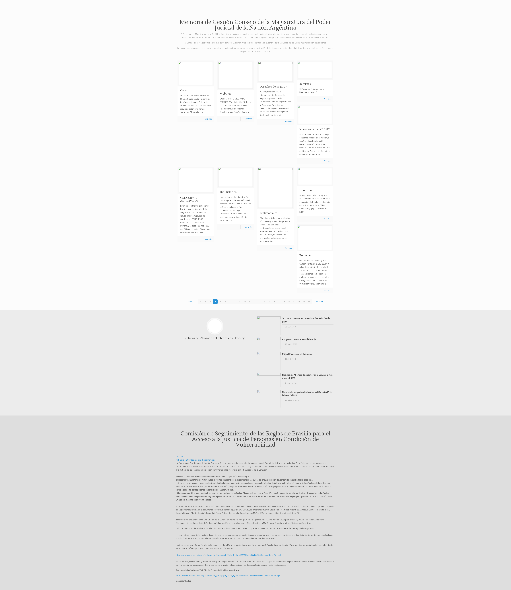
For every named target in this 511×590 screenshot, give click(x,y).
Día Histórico (228, 192)
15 (269, 301)
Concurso (186, 90)
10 (245, 301)
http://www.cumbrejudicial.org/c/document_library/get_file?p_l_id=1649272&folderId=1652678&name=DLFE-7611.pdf (228, 555)
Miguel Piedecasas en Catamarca (297, 354)
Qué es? (179, 457)
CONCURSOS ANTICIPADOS (189, 199)
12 (255, 301)
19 (289, 301)
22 (304, 301)
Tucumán (305, 255)
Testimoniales (268, 213)
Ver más (208, 119)
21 (299, 301)
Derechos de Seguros (273, 86)
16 (274, 301)
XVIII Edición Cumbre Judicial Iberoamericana (195, 460)
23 (309, 301)
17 (279, 301)
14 (264, 301)
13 (259, 301)
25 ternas (305, 84)
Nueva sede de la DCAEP (314, 129)
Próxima (319, 301)
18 (284, 301)
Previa (191, 301)
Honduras (305, 190)
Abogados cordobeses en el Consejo (299, 339)
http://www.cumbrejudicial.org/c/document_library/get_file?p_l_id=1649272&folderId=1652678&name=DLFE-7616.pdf (228, 576)
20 (294, 301)
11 (250, 301)
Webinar (225, 93)
